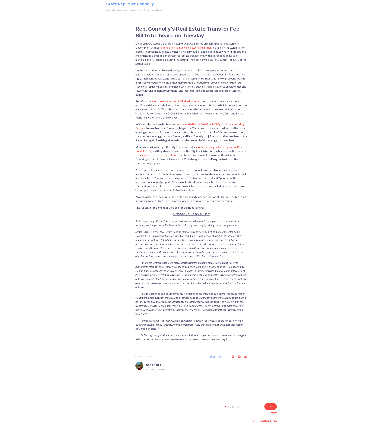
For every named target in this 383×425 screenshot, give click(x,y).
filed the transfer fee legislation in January (176, 101)
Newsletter (136, 10)
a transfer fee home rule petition (158, 155)
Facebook (151, 370)
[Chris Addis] (139, 366)
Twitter (161, 370)
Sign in (274, 412)
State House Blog (153, 10)
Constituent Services (117, 10)
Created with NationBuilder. (264, 421)
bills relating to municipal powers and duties (186, 47)
